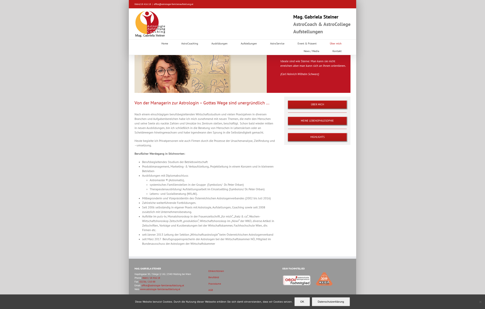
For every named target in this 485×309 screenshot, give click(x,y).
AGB (210, 290)
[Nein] (480, 302)
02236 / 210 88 (147, 281)
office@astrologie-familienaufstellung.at (173, 4)
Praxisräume (214, 283)
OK (302, 301)
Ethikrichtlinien (216, 271)
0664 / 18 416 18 (151, 277)
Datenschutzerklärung (331, 301)
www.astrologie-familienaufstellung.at (160, 289)
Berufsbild (213, 277)
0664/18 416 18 (143, 4)
